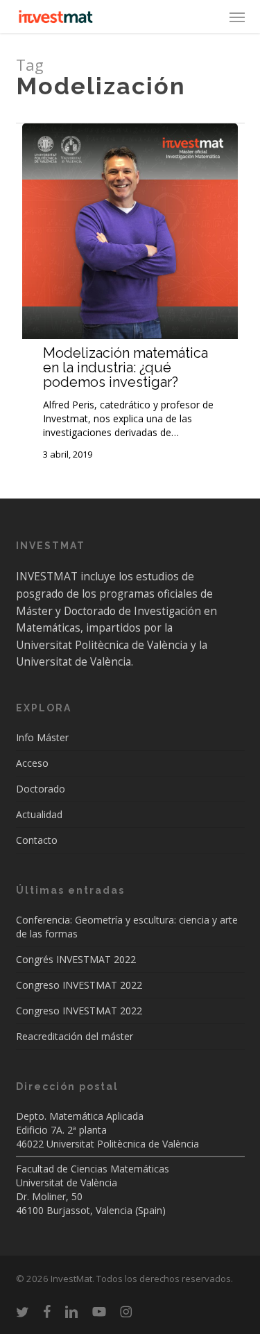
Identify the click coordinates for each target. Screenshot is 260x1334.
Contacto (37, 840)
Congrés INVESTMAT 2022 (76, 959)
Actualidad (39, 814)
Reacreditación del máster (74, 1036)
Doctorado (40, 788)
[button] (237, 17)
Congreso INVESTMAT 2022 (79, 984)
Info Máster (42, 737)
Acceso (32, 763)
